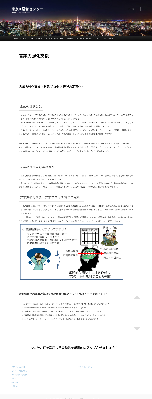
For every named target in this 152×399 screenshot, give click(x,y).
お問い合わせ (108, 38)
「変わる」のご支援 (19, 38)
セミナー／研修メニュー (54, 38)
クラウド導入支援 (36, 38)
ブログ (98, 38)
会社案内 (70, 38)
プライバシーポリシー (86, 367)
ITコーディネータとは (84, 38)
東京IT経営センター (27, 9)
